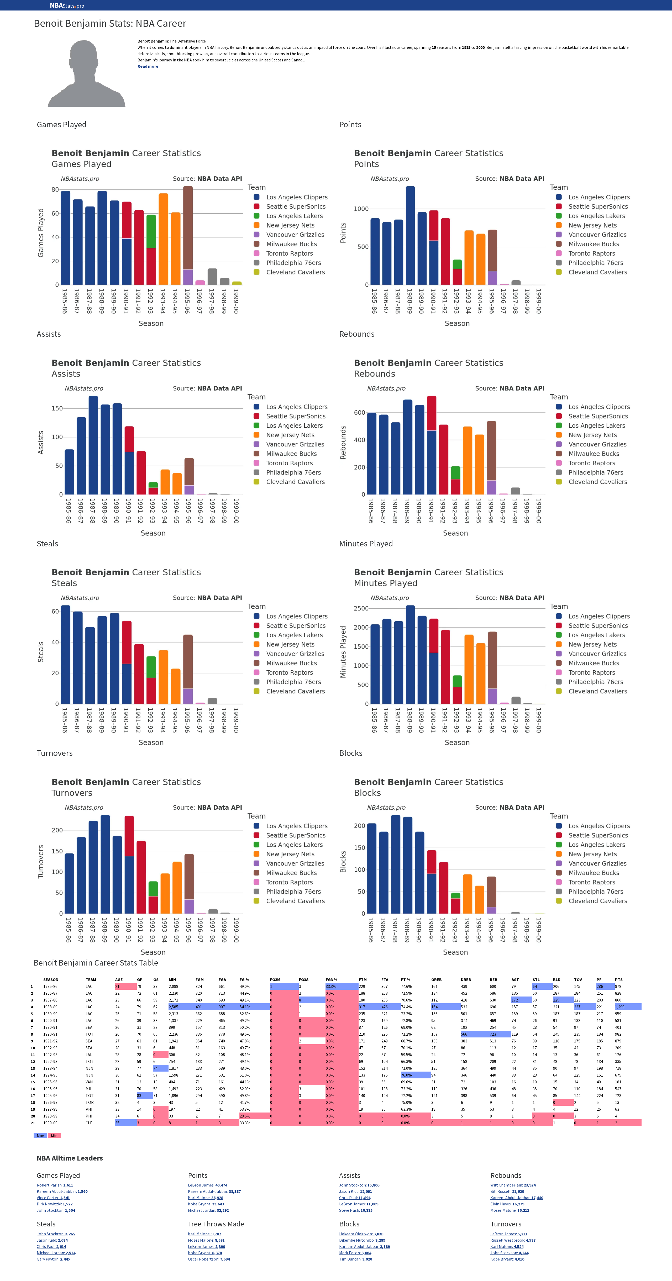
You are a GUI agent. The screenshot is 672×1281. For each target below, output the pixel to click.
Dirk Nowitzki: (54, 1203)
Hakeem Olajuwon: (361, 1233)
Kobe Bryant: (206, 1203)
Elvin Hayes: (507, 1203)
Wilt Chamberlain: (513, 1185)
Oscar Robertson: (209, 1259)
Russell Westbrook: (513, 1240)
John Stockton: (56, 1210)
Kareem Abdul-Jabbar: (62, 1191)
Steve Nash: (355, 1210)
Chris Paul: (354, 1197)
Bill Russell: (507, 1191)
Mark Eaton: (355, 1252)
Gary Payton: (53, 1259)
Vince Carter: (53, 1197)
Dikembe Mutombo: (362, 1240)
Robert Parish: (55, 1185)
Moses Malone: (509, 1210)
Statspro (67, 5)
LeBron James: (207, 1185)
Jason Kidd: (355, 1191)
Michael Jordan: (208, 1210)
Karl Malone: (205, 1197)
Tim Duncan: (355, 1259)
